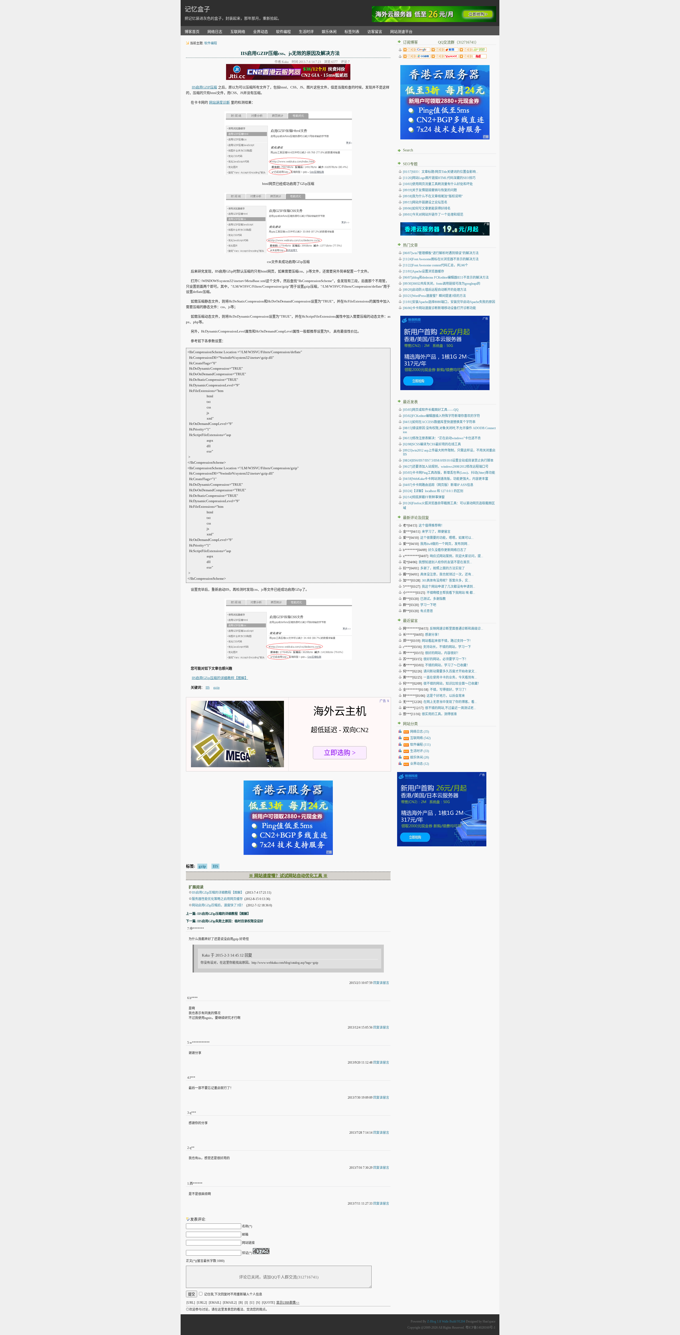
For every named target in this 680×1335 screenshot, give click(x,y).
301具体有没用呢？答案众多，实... (446, 580)
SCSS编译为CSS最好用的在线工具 (432, 444)
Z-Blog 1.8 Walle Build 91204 (446, 1321)
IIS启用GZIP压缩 (204, 87)
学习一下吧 (428, 605)
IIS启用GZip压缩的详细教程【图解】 (220, 678)
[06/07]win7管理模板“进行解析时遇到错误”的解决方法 (441, 253)
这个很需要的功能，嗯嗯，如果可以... (447, 538)
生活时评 (306, 32)
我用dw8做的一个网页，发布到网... (445, 544)
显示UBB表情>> (287, 1302)
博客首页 (192, 32)
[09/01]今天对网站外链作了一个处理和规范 (433, 214)
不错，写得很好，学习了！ (449, 690)
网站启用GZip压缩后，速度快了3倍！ (218, 905)
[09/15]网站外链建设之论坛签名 (425, 202)
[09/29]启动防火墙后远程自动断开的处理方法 (434, 290)
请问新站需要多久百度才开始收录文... (450, 671)
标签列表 (352, 32)
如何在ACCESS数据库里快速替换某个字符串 (439, 422)
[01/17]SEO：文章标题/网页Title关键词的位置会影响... (440, 172)
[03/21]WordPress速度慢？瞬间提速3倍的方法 (434, 296)
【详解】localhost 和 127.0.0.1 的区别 (433, 491)
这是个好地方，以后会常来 (446, 696)
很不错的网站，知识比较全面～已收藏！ (452, 683)
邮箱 (245, 1234)
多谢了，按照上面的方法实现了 (442, 568)
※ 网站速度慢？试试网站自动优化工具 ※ (288, 875)
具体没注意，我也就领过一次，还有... (447, 574)
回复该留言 (381, 983)
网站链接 (248, 1243)
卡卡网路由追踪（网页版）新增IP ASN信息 (438, 485)
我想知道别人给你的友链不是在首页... (445, 562)
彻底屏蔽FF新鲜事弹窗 (424, 497)
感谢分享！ (433, 635)
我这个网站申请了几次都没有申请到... (448, 586)
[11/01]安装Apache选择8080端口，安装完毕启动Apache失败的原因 (449, 302)
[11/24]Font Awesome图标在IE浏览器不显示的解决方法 (441, 259)
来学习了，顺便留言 (436, 532)
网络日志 (214, 32)
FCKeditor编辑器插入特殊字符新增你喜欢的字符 (441, 416)
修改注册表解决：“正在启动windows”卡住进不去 (442, 438)
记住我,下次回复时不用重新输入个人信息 (233, 1294)
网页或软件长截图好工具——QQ (430, 410)
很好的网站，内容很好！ (442, 653)
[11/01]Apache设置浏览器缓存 (423, 271)
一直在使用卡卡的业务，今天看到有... (450, 677)
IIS (215, 866)
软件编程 (283, 32)
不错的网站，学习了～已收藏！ (447, 665)
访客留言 (374, 32)
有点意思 (426, 611)
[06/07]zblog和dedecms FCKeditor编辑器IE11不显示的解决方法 (446, 277)
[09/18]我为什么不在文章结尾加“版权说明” (433, 196)
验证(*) (247, 1253)
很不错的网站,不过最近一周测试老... (450, 708)
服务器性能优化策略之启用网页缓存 (217, 899)
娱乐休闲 (329, 32)
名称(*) (247, 1226)
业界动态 (260, 32)
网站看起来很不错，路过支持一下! (446, 641)
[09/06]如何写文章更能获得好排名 (426, 208)
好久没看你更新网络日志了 (447, 550)
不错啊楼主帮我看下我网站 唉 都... (451, 593)
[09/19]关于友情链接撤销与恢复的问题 (430, 190)
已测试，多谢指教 (433, 599)
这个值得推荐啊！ (431, 525)
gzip (202, 866)
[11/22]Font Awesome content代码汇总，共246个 (435, 265)
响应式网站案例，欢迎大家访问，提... (456, 556)
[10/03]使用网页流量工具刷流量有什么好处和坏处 (438, 184)
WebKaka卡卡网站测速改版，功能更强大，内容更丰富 (445, 479)
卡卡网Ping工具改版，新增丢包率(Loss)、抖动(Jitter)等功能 (449, 473)
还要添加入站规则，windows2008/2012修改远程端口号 (445, 466)
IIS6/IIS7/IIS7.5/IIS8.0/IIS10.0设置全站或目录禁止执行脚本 (448, 460)
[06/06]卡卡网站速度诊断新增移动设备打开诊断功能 (439, 308)
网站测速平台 (401, 32)
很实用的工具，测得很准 (439, 714)
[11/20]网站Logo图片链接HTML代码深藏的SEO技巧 (439, 178)
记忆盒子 (197, 9)
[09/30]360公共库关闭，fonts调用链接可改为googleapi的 (441, 283)
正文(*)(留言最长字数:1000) (205, 1261)
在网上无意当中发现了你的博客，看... (450, 702)
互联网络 (237, 32)
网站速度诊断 (219, 102)
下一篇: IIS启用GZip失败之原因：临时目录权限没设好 (224, 921)
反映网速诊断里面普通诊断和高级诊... (456, 628)
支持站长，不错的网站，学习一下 (447, 647)
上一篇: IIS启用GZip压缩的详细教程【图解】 (218, 914)
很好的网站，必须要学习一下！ (445, 659)
